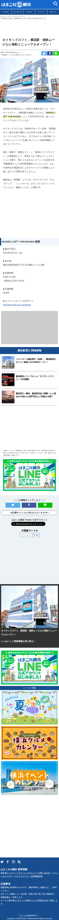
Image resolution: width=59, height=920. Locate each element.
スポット (53, 12)
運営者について (8, 873)
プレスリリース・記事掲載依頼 (29, 876)
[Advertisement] (29, 27)
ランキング (17, 12)
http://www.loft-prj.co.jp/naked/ (17, 305)
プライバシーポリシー (26, 873)
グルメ (29, 12)
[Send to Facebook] (50, 53)
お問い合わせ (44, 873)
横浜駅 (36, 535)
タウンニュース (26, 535)
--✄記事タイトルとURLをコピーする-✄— (16, 55)
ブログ (5, 12)
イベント (41, 12)
